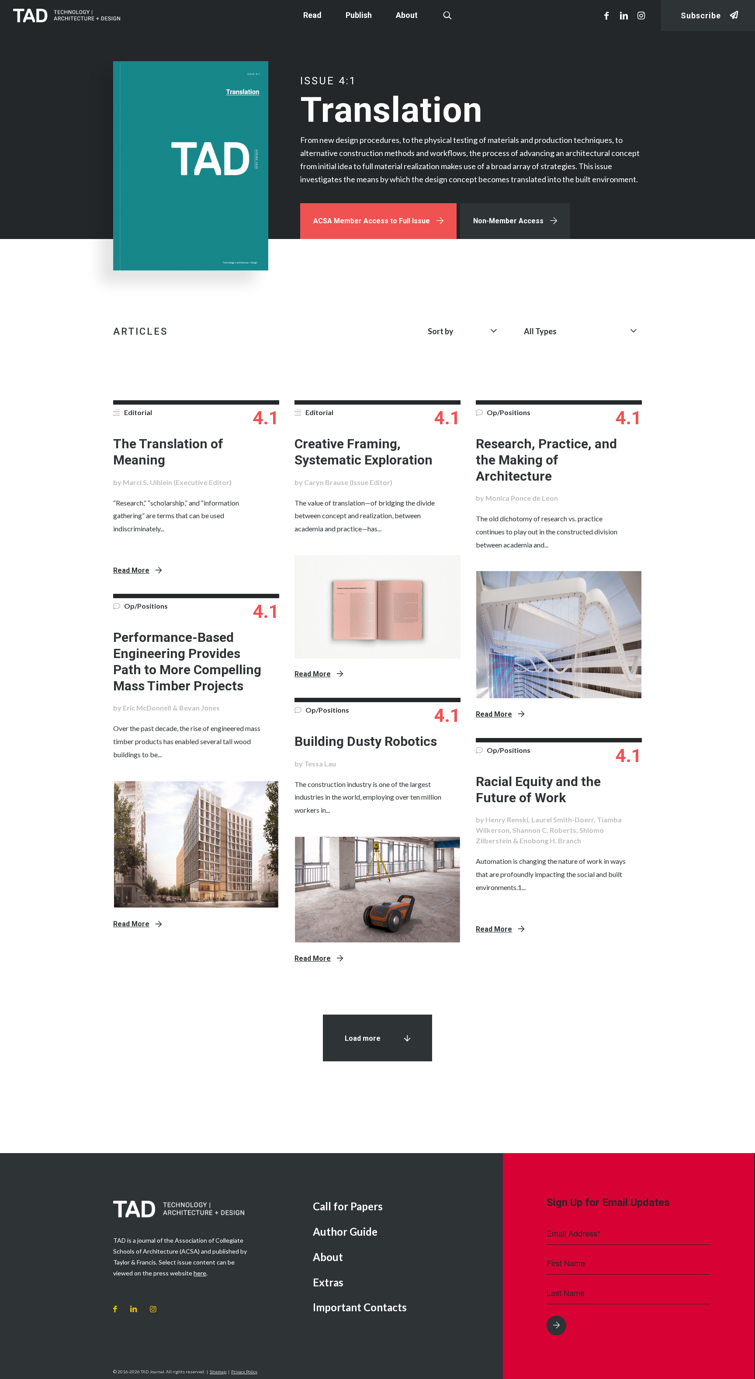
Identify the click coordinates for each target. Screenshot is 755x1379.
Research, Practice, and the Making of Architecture (546, 459)
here (200, 1273)
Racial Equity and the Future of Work (538, 789)
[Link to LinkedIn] (623, 15)
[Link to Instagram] (641, 15)
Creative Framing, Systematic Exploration (363, 452)
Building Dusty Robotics (365, 741)
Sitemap (218, 1371)
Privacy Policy (244, 1371)
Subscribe (701, 15)
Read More (131, 570)
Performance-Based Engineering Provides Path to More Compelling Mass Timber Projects (187, 661)
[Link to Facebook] (606, 15)
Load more (363, 1038)
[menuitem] (401, 1207)
